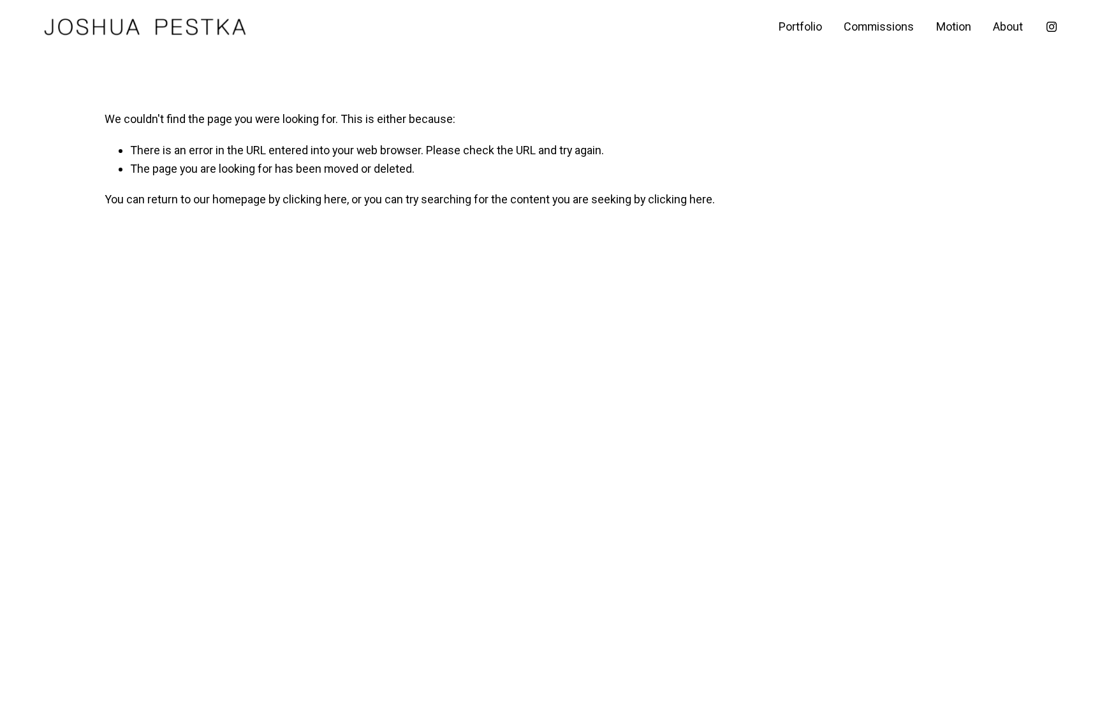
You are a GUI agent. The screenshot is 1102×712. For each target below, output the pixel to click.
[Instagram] (1051, 26)
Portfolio (800, 26)
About (1008, 26)
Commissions (879, 26)
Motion (953, 26)
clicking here (315, 199)
